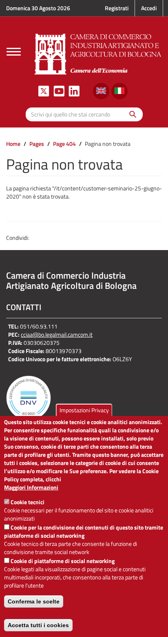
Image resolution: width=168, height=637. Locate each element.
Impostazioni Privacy (84, 410)
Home (13, 143)
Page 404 (64, 143)
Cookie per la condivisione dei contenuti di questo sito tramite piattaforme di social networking (83, 531)
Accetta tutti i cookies (38, 625)
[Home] (98, 53)
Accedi (149, 8)
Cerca (130, 114)
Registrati (116, 8)
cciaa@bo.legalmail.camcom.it (57, 334)
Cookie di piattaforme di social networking (63, 561)
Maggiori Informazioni (31, 487)
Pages (36, 143)
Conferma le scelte (34, 601)
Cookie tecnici (27, 502)
